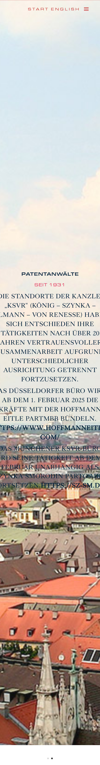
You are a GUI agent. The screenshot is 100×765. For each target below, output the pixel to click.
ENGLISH (65, 9)
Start (38, 9)
